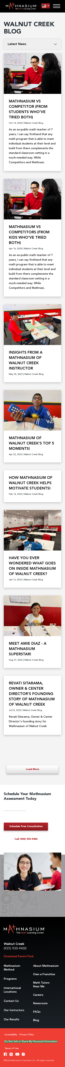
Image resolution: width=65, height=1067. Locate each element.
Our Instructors (14, 1010)
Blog (36, 1020)
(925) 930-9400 (15, 948)
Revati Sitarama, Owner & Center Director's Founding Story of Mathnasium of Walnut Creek (32, 694)
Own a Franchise (44, 974)
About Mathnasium (46, 966)
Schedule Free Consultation (26, 826)
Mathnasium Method (12, 968)
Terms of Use (11, 1048)
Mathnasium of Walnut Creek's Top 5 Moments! (31, 443)
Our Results (11, 1019)
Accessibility (10, 1035)
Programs (10, 979)
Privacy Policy (26, 1035)
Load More (32, 769)
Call (26, 839)
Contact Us (11, 1001)
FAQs (37, 1011)
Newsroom (40, 1003)
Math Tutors (41, 984)
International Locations (12, 990)
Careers (38, 995)
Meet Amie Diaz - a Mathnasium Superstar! (27, 649)
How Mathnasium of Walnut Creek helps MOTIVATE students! (30, 483)
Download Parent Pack (19, 956)
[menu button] (45, 6)
